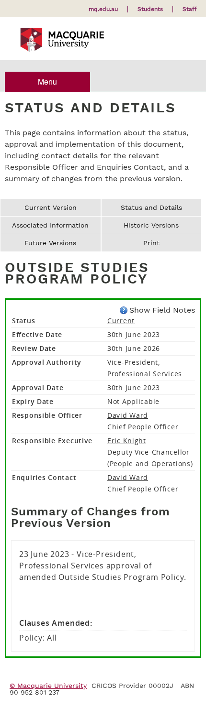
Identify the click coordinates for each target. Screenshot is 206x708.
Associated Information (50, 225)
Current (121, 320)
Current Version (50, 207)
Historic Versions (151, 225)
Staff (189, 9)
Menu (47, 81)
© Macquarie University (48, 685)
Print (151, 243)
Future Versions (50, 243)
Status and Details (151, 207)
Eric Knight (126, 440)
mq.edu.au (103, 9)
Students (150, 9)
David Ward (127, 415)
